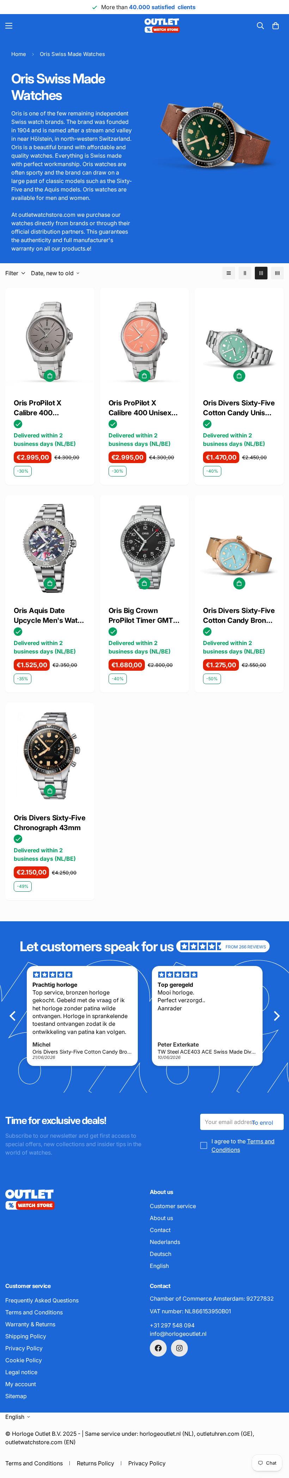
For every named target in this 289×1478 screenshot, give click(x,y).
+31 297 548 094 (172, 1325)
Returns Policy (95, 1463)
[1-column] (228, 273)
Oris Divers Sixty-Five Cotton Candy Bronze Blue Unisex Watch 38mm (239, 615)
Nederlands (165, 1241)
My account (20, 1384)
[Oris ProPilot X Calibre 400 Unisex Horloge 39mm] (144, 340)
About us (161, 1217)
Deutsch (160, 1253)
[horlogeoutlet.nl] (113, 25)
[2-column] (245, 273)
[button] (276, 26)
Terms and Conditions (34, 1312)
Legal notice (21, 1372)
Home (18, 54)
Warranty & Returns (30, 1324)
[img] (203, 946)
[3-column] (261, 273)
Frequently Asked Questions (42, 1300)
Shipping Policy (25, 1336)
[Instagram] (179, 1348)
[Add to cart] (50, 376)
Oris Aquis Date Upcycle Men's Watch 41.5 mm (50, 615)
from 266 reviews (246, 946)
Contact (160, 1229)
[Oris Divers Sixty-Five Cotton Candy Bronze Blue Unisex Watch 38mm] (239, 548)
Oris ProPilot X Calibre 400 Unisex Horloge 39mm (140, 408)
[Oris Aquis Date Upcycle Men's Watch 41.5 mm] (49, 548)
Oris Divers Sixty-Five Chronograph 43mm (50, 823)
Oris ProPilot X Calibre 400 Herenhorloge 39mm (48, 408)
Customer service (173, 1205)
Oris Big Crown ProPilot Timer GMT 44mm (141, 615)
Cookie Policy (23, 1360)
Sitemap (16, 1396)
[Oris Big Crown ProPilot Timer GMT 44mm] (144, 548)
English (159, 1265)
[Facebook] (158, 1348)
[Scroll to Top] (275, 1440)
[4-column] (277, 273)
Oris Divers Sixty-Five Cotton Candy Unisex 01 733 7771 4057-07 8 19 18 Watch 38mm (239, 408)
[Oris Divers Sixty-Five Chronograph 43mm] (49, 756)
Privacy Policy (24, 1348)
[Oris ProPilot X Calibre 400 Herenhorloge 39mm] (49, 340)
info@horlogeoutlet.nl (178, 1333)
